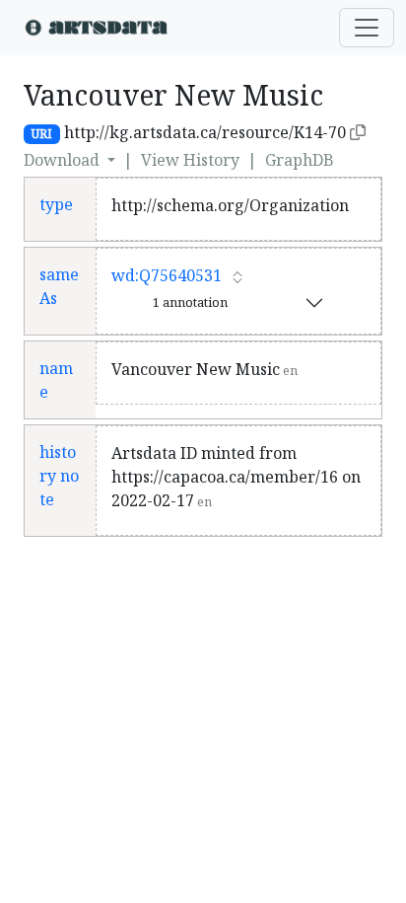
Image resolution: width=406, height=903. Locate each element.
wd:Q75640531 (166, 275)
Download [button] (63, 160)
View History (190, 160)
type (56, 204)
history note (59, 475)
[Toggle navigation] (366, 27)
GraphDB (299, 160)
